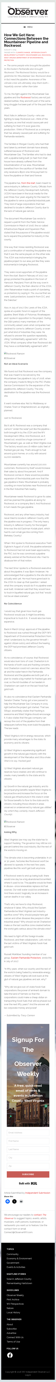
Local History (13, 1312)
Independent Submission (37, 1193)
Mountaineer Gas (33, 55)
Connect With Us (15, 1337)
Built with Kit (28, 1183)
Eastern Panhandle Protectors (26, 958)
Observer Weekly (15, 1295)
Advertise (11, 1333)
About (10, 1324)
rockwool (46, 55)
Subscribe (12, 1329)
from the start (28, 183)
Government (13, 1263)
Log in (28, 1375)
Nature (10, 1308)
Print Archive (13, 1299)
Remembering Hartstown (19, 1283)
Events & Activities (16, 1267)
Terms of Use (13, 1341)
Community (12, 1254)
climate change (23, 52)
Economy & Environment (19, 1258)
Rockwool (26, 97)
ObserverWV (28, 11)
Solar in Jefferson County (19, 1279)
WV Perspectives (15, 1304)
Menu (30, 27)
